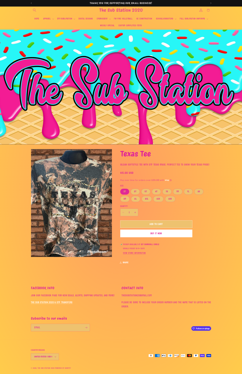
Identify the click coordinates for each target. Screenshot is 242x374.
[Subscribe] (86, 327)
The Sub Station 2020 (46, 368)
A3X (170, 199)
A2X (158, 199)
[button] (34, 10)
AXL (146, 199)
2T (125, 191)
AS (199, 191)
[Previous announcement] (31, 3)
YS (167, 191)
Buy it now (156, 233)
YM (177, 191)
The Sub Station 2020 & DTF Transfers (51, 302)
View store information (134, 253)
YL (188, 191)
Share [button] (126, 262)
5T (146, 191)
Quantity (124, 206)
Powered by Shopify (63, 368)
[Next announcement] (211, 3)
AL (135, 199)
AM (125, 199)
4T (156, 191)
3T (135, 191)
